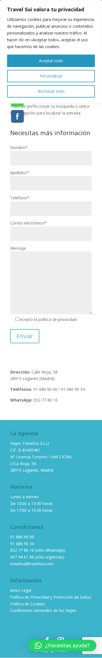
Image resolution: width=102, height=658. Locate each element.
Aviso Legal (20, 590)
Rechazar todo (51, 91)
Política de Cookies (27, 604)
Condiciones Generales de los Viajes (43, 610)
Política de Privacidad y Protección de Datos (50, 597)
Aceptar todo (51, 60)
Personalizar (51, 76)
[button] (62, 645)
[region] (51, 51)
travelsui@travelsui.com (32, 563)
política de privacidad (57, 319)
